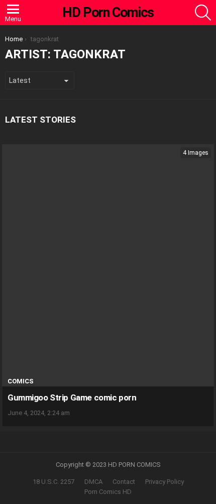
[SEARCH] (203, 12)
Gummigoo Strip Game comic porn (72, 397)
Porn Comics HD (108, 491)
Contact (124, 481)
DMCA (93, 481)
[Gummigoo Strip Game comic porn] (108, 265)
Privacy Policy (164, 481)
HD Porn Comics (108, 13)
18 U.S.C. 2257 (53, 481)
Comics (21, 381)
